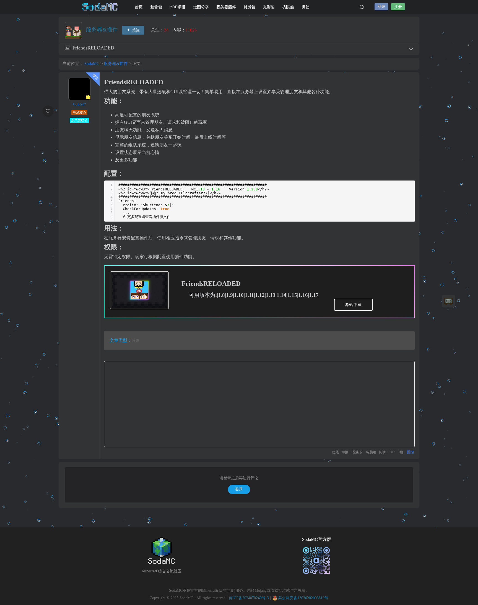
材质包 (249, 7)
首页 (139, 7)
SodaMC (100, 7)
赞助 (306, 7)
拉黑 (335, 452)
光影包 (269, 7)
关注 (135, 30)
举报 (345, 452)
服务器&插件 (102, 30)
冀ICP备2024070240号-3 (248, 598)
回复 (411, 452)
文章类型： (121, 340)
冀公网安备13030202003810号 (303, 598)
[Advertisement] (259, 404)
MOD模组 (178, 7)
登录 (381, 7)
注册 (398, 7)
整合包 (156, 7)
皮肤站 (288, 7)
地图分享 (201, 7)
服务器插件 (226, 7)
